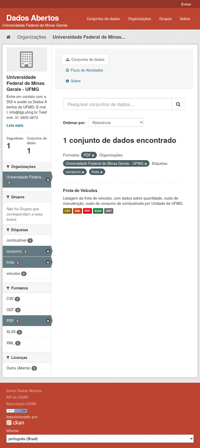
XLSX (98, 211)
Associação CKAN (21, 403)
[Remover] (93, 155)
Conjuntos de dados (103, 18)
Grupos (165, 18)
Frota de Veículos (80, 190)
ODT (109, 211)
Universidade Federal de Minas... (89, 36)
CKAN (15, 422)
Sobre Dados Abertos (24, 390)
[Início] (8, 36)
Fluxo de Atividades (86, 70)
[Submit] (179, 104)
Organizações (139, 18)
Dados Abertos (32, 17)
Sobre (185, 18)
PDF (87, 211)
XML (77, 211)
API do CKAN (17, 397)
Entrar (186, 4)
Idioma (12, 430)
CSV (67, 211)
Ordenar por (73, 122)
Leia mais (15, 125)
